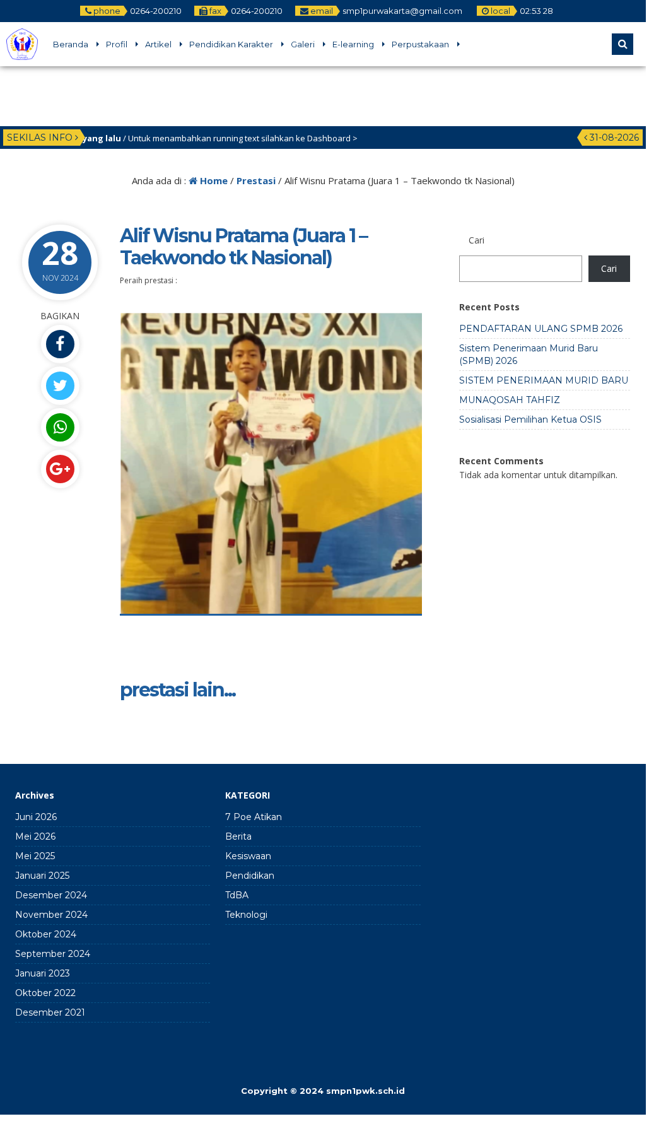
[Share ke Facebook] (60, 344)
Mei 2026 (35, 836)
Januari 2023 (42, 973)
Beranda (70, 44)
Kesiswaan (248, 856)
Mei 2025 (35, 856)
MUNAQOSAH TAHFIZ (509, 400)
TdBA (236, 895)
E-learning (353, 44)
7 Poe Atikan (253, 817)
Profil (116, 44)
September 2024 (52, 953)
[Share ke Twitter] (60, 386)
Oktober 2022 (45, 993)
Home (212, 180)
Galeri (303, 44)
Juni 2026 (36, 817)
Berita (238, 836)
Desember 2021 (50, 1012)
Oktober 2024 (45, 934)
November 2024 (51, 914)
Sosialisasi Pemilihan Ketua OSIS (530, 419)
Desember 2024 (51, 895)
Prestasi (256, 180)
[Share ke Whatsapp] (60, 427)
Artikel (158, 44)
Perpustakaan (420, 44)
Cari (476, 240)
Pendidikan (249, 875)
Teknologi (246, 914)
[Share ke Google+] (60, 469)
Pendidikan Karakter (231, 44)
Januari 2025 (42, 875)
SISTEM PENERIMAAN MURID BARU (543, 380)
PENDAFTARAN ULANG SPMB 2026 (541, 328)
